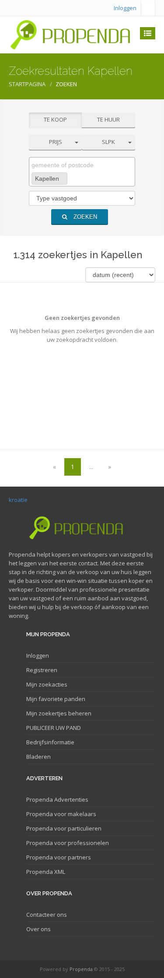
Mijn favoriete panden (55, 699)
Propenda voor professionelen (67, 843)
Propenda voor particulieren (63, 828)
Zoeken (84, 217)
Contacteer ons (46, 914)
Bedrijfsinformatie (50, 742)
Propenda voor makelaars (61, 814)
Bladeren (38, 757)
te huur (108, 119)
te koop (55, 119)
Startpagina (27, 84)
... (91, 467)
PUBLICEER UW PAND (53, 728)
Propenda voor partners (58, 857)
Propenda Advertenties (57, 799)
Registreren (41, 670)
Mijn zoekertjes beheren (58, 713)
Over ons (38, 929)
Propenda (81, 969)
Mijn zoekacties (46, 684)
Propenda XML (45, 872)
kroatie (18, 500)
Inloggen (125, 8)
